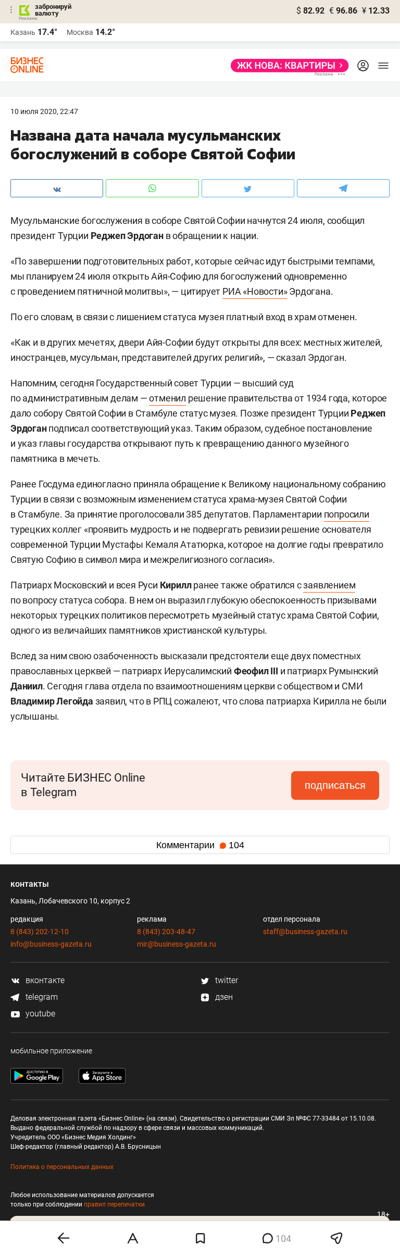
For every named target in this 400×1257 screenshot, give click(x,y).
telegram (40, 997)
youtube (39, 1014)
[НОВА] (286, 65)
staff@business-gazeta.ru (305, 931)
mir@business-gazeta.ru (176, 944)
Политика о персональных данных (62, 1167)
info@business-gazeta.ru (51, 944)
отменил (167, 398)
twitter (225, 980)
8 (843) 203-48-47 (166, 931)
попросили (346, 514)
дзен (223, 997)
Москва (80, 32)
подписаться (335, 785)
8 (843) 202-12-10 (39, 931)
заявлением (329, 585)
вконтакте (44, 980)
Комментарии (200, 845)
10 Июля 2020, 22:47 (44, 111)
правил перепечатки (114, 1204)
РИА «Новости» (254, 291)
